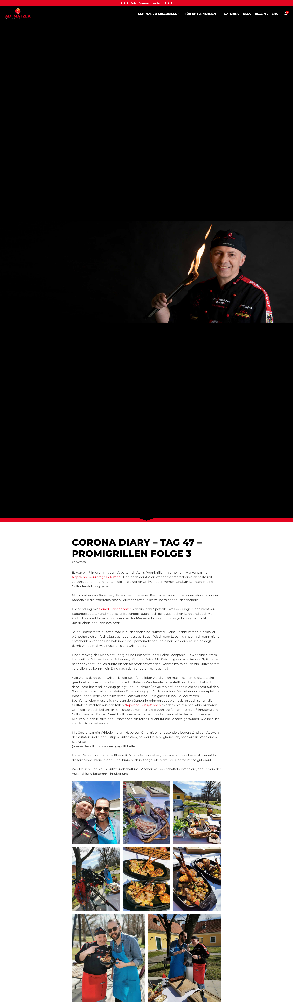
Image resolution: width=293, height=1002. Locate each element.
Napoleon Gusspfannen (143, 705)
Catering (232, 13)
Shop (276, 13)
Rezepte (261, 13)
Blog (247, 13)
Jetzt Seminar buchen (146, 3)
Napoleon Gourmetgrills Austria (96, 577)
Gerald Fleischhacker (115, 609)
